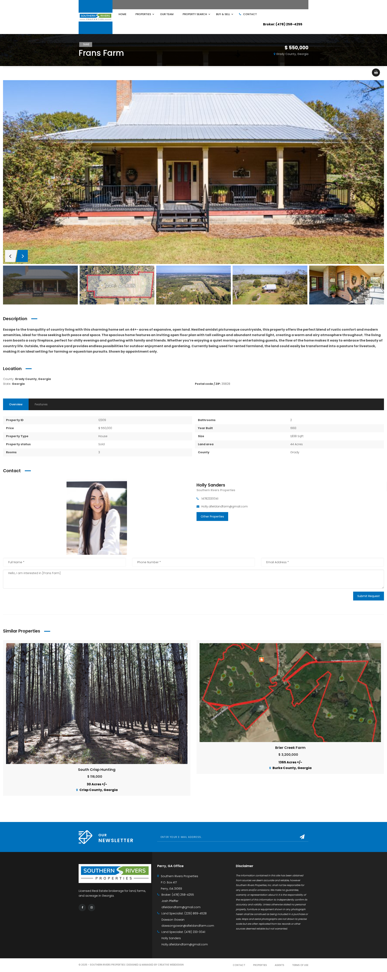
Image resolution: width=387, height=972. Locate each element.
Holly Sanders (211, 485)
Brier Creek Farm (290, 747)
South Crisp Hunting (96, 769)
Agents (279, 965)
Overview (16, 404)
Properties (260, 965)
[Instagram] (91, 907)
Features (41, 404)
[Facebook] (82, 907)
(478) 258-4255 (183, 895)
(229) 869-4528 (195, 913)
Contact (239, 965)
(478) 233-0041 (194, 932)
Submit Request (368, 596)
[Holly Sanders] (97, 516)
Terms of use (300, 965)
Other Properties (212, 516)
